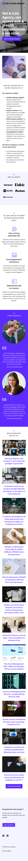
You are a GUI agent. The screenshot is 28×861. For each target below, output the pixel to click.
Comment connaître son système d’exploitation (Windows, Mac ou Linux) (14, 749)
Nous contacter (9, 825)
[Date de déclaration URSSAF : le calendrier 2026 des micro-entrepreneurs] (14, 573)
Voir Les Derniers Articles (12, 39)
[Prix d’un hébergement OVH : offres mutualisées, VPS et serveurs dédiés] (14, 660)
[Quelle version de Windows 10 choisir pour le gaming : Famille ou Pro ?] (14, 715)
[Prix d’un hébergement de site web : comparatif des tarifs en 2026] (14, 688)
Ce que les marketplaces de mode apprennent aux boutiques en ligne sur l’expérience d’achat (14, 520)
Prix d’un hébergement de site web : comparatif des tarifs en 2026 (14, 694)
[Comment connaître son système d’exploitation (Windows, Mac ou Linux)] (14, 743)
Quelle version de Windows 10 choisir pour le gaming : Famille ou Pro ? (14, 722)
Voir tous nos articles (14, 786)
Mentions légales (6, 851)
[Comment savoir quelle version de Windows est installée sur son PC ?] (14, 771)
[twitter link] (3, 835)
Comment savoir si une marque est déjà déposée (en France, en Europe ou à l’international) (14, 490)
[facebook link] (7, 835)
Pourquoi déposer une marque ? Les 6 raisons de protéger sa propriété (14, 461)
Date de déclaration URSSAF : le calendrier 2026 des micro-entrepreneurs (14, 579)
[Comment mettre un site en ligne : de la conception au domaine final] (14, 631)
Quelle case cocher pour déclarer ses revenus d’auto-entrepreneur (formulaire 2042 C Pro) (14, 609)
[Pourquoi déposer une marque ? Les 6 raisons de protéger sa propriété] (14, 455)
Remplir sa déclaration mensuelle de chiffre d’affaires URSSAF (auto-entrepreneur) (14, 550)
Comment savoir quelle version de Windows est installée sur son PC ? (14, 777)
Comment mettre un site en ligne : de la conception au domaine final (14, 638)
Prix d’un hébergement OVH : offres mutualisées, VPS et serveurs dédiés (14, 666)
